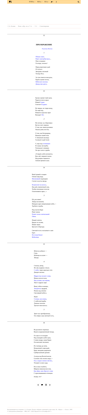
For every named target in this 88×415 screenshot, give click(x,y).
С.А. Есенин (11, 26)
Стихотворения (44, 26)
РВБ (10, 1)
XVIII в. (32, 2)
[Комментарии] (42, 385)
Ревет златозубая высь (43, 59)
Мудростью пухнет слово (42, 276)
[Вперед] (50, 385)
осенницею (46, 143)
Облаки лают (40, 57)
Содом (42, 102)
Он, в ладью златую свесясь (43, 361)
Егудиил (44, 104)
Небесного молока (42, 82)
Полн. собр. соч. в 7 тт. (25, 26)
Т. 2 (36, 26)
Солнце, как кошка (40, 299)
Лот (42, 115)
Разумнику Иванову (47, 48)
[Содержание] (46, 385)
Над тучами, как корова (41, 280)
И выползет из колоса (39, 185)
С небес (36, 270)
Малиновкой (36, 179)
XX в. (46, 2)
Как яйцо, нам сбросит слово (43, 371)
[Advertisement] (44, 14)
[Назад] (38, 385)
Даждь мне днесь (41, 84)
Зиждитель (37, 288)
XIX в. (39, 2)
